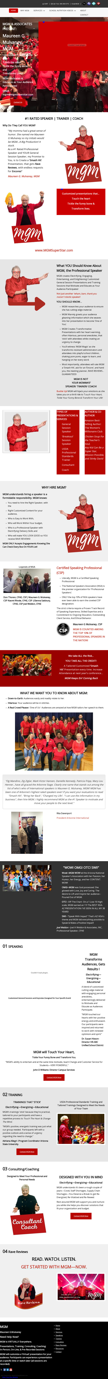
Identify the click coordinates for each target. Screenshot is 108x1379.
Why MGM (24, 11)
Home (13, 11)
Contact (84, 15)
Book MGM (16, 19)
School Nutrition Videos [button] (61, 11)
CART (46, 4)
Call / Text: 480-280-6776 (61, 4)
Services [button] (38, 11)
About (83, 11)
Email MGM (75, 4)
